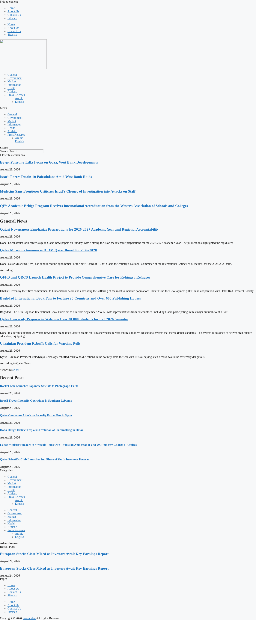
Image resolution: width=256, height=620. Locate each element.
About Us (13, 11)
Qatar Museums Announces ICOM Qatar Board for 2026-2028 (48, 250)
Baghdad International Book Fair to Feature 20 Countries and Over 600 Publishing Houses (70, 298)
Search (4, 151)
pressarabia (29, 618)
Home (11, 8)
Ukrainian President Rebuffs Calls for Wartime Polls (40, 343)
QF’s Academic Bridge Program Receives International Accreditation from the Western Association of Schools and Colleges (94, 206)
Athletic (12, 91)
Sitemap (12, 18)
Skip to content (9, 1)
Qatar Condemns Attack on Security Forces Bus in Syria (36, 415)
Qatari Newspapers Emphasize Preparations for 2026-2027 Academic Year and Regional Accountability (79, 229)
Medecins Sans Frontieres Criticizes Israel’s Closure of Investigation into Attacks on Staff (67, 191)
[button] (128, 108)
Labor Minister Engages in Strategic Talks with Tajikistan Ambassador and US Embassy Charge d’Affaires (68, 444)
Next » (17, 369)
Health (11, 88)
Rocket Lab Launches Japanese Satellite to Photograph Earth (39, 386)
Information (14, 84)
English (19, 101)
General (12, 74)
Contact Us (14, 14)
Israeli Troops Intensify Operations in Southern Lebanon (36, 400)
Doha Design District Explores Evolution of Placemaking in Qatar (41, 430)
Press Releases (16, 94)
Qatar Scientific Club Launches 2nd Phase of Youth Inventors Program (45, 459)
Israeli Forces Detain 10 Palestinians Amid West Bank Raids (46, 177)
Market (11, 81)
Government (14, 78)
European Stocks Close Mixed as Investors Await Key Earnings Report (54, 554)
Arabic (19, 98)
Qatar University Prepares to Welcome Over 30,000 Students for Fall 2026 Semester (64, 319)
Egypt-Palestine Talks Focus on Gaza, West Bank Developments (49, 162)
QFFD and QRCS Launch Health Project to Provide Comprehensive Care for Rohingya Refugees (75, 277)
